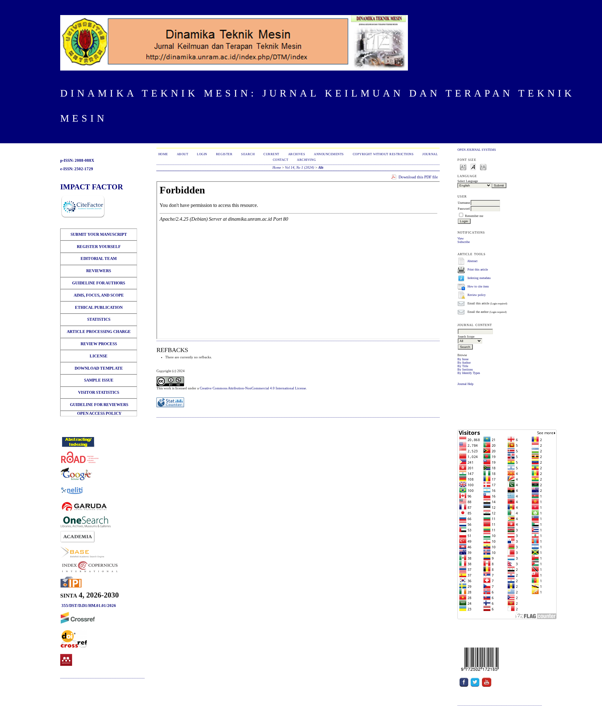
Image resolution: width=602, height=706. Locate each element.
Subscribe (463, 242)
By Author (464, 362)
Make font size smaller (463, 166)
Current (271, 154)
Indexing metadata (478, 278)
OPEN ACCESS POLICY (99, 413)
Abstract (472, 261)
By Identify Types (468, 373)
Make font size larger (483, 166)
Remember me (474, 216)
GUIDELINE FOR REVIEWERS (98, 404)
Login (202, 154)
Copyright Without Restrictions (383, 154)
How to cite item (478, 286)
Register (224, 154)
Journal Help (465, 384)
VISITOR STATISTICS (98, 392)
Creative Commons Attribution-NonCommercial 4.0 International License (253, 388)
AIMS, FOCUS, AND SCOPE (99, 295)
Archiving (306, 159)
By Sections (465, 369)
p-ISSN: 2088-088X (77, 160)
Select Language (467, 181)
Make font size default (473, 166)
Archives (296, 154)
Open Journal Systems (476, 149)
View (460, 238)
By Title (462, 366)
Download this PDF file (418, 177)
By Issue (462, 359)
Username (464, 202)
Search (248, 154)
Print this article (477, 269)
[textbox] (475, 331)
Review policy (476, 295)
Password (464, 208)
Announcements (329, 154)
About (182, 154)
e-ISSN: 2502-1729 (76, 168)
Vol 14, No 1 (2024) (299, 167)
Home (163, 154)
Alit (320, 167)
